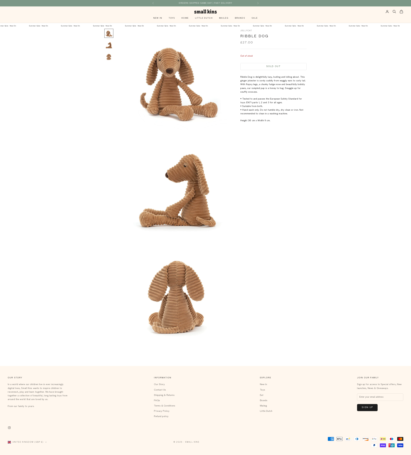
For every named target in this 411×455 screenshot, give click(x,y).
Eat (261, 395)
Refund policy (161, 416)
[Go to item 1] (108, 33)
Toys (172, 18)
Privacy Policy (161, 411)
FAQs (157, 400)
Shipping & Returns (164, 395)
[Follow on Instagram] (9, 427)
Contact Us (160, 390)
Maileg (223, 18)
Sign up (367, 407)
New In (157, 18)
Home (185, 18)
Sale (255, 18)
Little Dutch (204, 18)
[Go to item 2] (108, 44)
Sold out (273, 66)
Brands (240, 18)
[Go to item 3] (108, 56)
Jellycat (246, 31)
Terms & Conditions (164, 406)
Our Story (159, 384)
